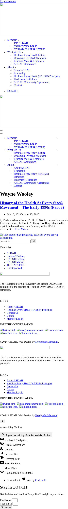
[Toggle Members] (57, 138)
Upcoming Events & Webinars (30, 58)
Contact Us (12, 312)
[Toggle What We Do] (57, 150)
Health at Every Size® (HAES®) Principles (37, 76)
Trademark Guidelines (25, 79)
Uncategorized (14, 268)
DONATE (12, 91)
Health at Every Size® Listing (29, 55)
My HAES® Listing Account (29, 48)
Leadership (19, 73)
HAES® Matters (15, 262)
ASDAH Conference (25, 64)
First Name (6, 500)
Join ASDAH (21, 42)
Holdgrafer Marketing (46, 341)
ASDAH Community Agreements (31, 82)
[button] (18, 39)
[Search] (33, 241)
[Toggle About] (57, 165)
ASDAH (11, 253)
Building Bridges (15, 256)
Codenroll (40, 480)
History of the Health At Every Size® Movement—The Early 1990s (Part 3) (32, 205)
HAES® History (15, 259)
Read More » (22, 229)
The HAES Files (15, 265)
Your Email (6, 503)
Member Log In (15, 318)
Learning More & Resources (29, 61)
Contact (18, 85)
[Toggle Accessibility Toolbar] (2, 421)
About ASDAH (22, 70)
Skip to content (8, 1)
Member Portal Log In (25, 45)
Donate (10, 315)
